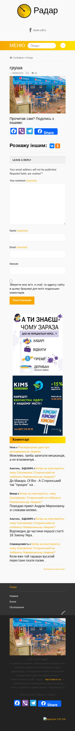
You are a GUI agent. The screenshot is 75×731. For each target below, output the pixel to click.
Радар (44, 10)
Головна (18, 58)
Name (19, 230)
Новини (14, 596)
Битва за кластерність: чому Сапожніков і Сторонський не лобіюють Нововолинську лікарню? (37, 472)
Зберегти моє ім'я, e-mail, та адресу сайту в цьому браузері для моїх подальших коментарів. (37, 288)
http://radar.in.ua (53, 679)
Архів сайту (39, 30)
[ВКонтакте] (52, 145)
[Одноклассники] (57, 145)
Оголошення (17, 607)
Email (19, 247)
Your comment (23, 180)
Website (14, 264)
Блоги (13, 601)
